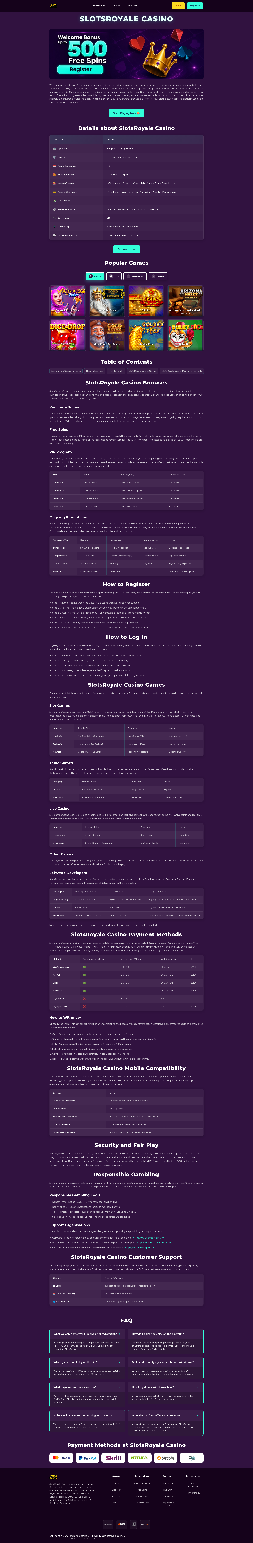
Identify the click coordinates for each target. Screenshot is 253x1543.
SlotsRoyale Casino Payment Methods (182, 371)
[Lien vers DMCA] (133, 1524)
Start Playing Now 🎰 (126, 113)
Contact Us (167, 1496)
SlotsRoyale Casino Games (142, 371)
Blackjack (116, 1490)
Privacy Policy (193, 1493)
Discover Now (126, 249)
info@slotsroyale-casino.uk (113, 1536)
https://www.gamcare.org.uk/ (148, 1238)
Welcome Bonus (142, 1483)
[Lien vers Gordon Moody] (121, 1524)
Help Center (168, 1483)
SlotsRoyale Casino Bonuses (66, 371)
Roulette (116, 1496)
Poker (116, 1503)
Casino (116, 5)
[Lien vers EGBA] (108, 1524)
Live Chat (167, 1490)
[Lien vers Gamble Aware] (145, 1524)
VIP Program (142, 1496)
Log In (178, 5)
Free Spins (142, 1490)
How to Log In (116, 371)
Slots (116, 1483)
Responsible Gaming (168, 1504)
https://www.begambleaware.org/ (154, 1242)
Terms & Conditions (193, 1485)
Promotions (98, 5)
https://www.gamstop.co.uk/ (139, 1247)
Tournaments (142, 1503)
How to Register (94, 371)
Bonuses (132, 5)
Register (195, 5)
